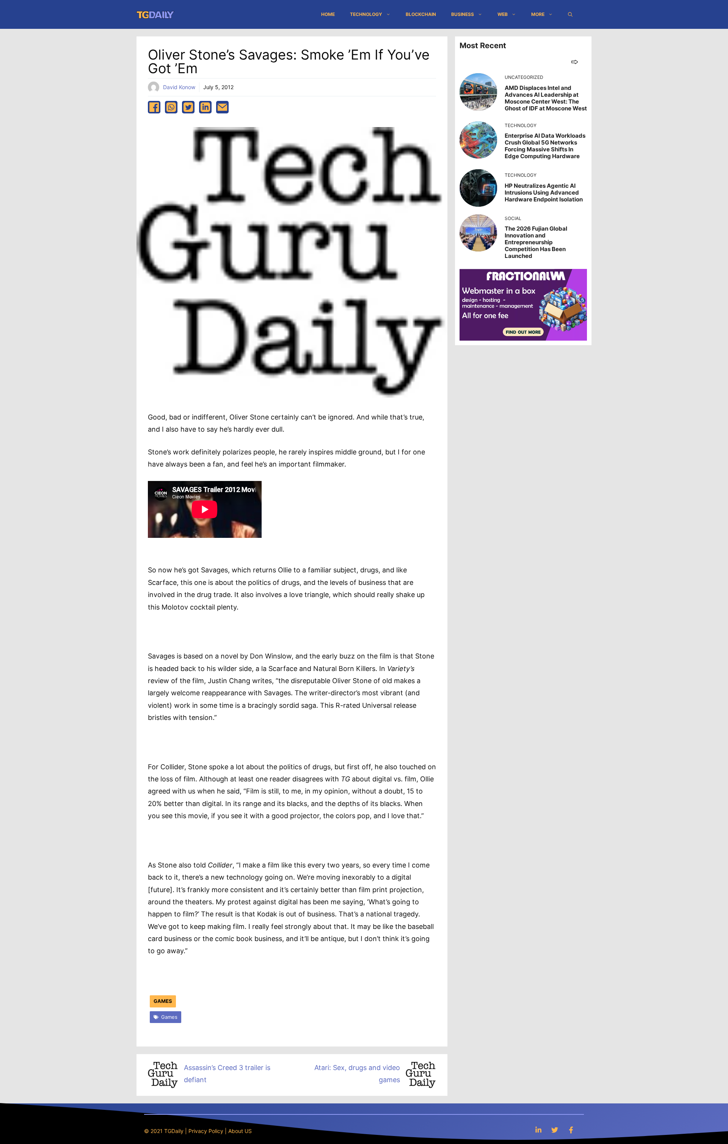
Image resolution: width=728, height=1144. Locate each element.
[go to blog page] (575, 62)
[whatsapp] (171, 107)
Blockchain (421, 14)
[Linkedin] (538, 1129)
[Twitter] (554, 1129)
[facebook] (154, 107)
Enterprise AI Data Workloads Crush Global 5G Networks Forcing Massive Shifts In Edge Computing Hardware (545, 146)
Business (462, 14)
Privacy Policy (205, 1131)
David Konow (179, 87)
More (537, 14)
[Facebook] (571, 1129)
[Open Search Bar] (570, 14)
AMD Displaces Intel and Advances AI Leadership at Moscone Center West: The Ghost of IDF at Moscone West (546, 98)
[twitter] (188, 107)
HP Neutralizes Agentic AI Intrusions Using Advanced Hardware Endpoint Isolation (544, 192)
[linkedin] (205, 107)
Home (328, 14)
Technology (366, 14)
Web (502, 14)
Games (163, 1001)
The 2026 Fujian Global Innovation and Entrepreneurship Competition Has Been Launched (536, 242)
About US (240, 1131)
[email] (222, 107)
